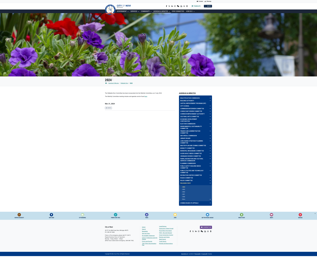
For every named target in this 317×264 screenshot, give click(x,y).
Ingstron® (204, 254)
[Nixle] (178, 6)
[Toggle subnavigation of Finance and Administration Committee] (210, 131)
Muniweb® (197, 254)
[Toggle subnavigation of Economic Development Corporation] (210, 119)
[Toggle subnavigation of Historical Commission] (210, 135)
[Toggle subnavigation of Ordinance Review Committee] (210, 156)
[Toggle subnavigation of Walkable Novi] (210, 183)
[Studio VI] (181, 6)
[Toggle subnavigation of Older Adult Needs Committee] (210, 153)
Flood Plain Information (165, 230)
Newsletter (145, 231)
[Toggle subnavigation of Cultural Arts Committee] (210, 116)
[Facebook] (166, 6)
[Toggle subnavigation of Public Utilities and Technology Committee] (210, 170)
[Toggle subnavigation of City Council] (210, 106)
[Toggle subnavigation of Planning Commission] (210, 163)
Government (122, 11)
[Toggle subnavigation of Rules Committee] (210, 180)
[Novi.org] (184, 6)
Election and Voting (164, 237)
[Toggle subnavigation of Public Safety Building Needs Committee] (210, 166)
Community (145, 11)
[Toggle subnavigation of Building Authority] (210, 100)
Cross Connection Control (166, 235)
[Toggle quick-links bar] (315, 213)
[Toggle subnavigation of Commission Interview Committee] (210, 108)
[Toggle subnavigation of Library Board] (210, 138)
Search (144, 229)
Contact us (207, 227)
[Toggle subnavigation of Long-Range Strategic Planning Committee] (210, 141)
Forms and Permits (147, 241)
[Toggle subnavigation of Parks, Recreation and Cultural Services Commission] (210, 158)
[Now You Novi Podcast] (187, 6)
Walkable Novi (124, 83)
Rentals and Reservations (166, 243)
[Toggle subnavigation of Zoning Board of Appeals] (210, 203)
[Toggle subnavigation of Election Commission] (210, 124)
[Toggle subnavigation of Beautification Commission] (210, 98)
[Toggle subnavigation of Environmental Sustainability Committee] (210, 126)
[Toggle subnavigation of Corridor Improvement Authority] (210, 114)
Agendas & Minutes (160, 11)
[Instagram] (175, 6)
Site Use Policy (146, 233)
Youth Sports (162, 241)
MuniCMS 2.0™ (184, 254)
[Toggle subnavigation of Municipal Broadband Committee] (210, 151)
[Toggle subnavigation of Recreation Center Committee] (210, 175)
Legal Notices (162, 226)
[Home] (106, 83)
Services (134, 11)
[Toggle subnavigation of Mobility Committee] (210, 148)
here (146, 96)
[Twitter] (169, 6)
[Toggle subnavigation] (210, 199)
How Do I (189, 11)
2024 (131, 83)
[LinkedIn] (172, 6)
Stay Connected (178, 11)
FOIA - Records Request (165, 233)
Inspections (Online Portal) (166, 228)
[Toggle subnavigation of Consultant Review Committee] (210, 111)
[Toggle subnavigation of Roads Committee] (210, 178)
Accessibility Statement (148, 235)
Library (144, 227)
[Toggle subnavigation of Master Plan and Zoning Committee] (210, 145)
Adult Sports (162, 239)
